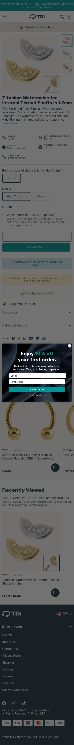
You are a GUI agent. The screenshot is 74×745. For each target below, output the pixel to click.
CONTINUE (37, 389)
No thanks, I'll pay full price (37, 395)
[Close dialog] (69, 345)
